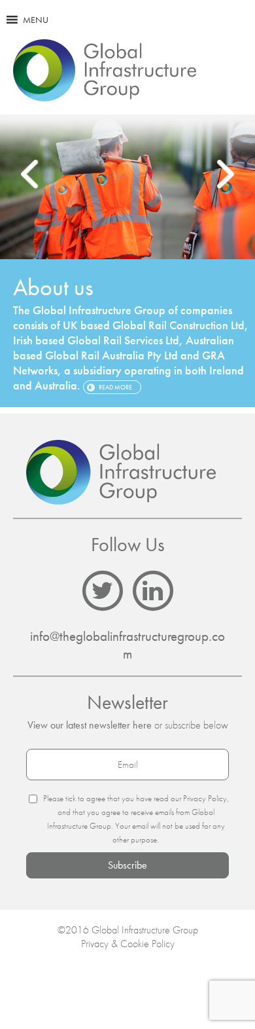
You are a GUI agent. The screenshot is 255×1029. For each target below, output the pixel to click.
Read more (115, 387)
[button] (35, 19)
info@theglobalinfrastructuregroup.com (127, 644)
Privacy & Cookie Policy (128, 943)
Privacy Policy (205, 798)
